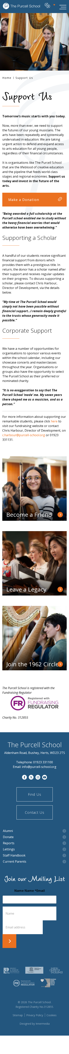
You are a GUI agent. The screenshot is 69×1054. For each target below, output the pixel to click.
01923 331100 (43, 762)
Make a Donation (23, 199)
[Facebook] (24, 777)
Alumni (8, 831)
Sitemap (18, 1015)
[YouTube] (44, 777)
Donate (8, 837)
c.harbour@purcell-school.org (23, 435)
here (54, 421)
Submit (9, 941)
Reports (8, 843)
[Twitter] (31, 777)
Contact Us (34, 812)
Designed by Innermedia (35, 1023)
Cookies (52, 1015)
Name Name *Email (29, 891)
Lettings (9, 849)
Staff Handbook (14, 855)
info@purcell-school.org (39, 767)
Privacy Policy (34, 1015)
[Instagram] (37, 777)
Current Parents (14, 861)
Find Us (34, 794)
